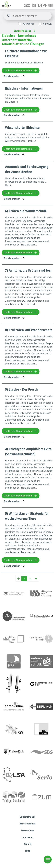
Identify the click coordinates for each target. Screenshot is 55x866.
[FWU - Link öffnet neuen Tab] (41, 638)
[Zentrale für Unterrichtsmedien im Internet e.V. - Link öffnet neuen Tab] (41, 797)
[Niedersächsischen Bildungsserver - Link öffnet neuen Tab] (14, 729)
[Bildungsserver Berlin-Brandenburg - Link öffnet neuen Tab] (41, 593)
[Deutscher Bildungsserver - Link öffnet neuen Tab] (14, 638)
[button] (48, 859)
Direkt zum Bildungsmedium (18, 70)
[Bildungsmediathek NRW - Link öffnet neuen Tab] (41, 684)
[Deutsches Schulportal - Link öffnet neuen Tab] (41, 616)
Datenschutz (27, 830)
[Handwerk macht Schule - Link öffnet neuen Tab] (41, 661)
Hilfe (27, 850)
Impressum (27, 837)
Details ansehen (12, 76)
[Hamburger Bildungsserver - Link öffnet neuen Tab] (14, 661)
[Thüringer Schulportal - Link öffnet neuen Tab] (14, 797)
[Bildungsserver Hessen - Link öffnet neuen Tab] (14, 684)
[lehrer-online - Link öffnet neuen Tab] (14, 706)
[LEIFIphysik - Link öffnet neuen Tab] (41, 706)
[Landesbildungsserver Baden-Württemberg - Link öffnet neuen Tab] (14, 593)
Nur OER (47, 23)
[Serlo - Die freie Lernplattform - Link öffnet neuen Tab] (41, 774)
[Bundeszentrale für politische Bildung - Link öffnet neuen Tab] (14, 616)
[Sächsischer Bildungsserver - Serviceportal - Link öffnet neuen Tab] (41, 752)
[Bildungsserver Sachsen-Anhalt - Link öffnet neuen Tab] (14, 774)
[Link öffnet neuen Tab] (45, 4)
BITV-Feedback (27, 823)
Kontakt (27, 844)
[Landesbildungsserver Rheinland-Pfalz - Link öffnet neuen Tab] (14, 752)
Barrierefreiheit (27, 817)
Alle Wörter (28, 23)
